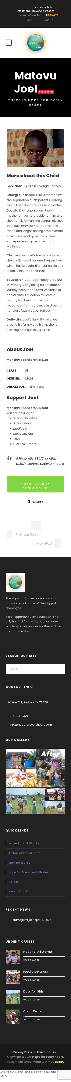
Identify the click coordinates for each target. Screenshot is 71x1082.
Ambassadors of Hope (24, 853)
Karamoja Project (22, 920)
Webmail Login (19, 891)
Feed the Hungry (35, 971)
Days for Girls (33, 991)
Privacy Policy (22, 1052)
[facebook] (8, 640)
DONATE (15, 12)
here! (53, 1071)
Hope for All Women (38, 952)
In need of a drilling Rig (24, 843)
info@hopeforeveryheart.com (31, 725)
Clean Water (33, 1011)
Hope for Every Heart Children (29, 872)
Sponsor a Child (19, 863)
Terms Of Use (46, 1052)
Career (13, 882)
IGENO (3, 1075)
